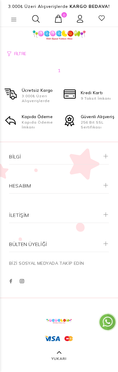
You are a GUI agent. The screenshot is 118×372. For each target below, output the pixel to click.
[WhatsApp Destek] (107, 321)
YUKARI (59, 358)
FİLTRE (20, 53)
